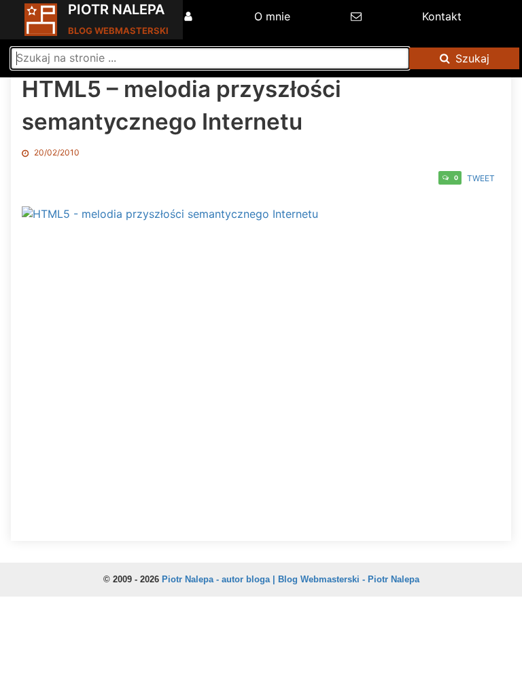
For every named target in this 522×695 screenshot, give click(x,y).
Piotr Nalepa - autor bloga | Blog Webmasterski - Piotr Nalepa (290, 579)
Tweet (481, 178)
